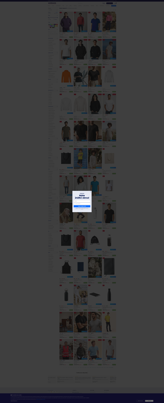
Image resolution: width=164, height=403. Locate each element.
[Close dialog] (90, 192)
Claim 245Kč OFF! (82, 206)
